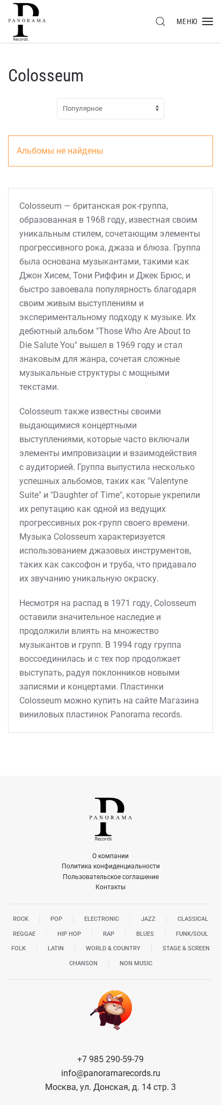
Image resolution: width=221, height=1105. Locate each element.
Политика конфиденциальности (111, 866)
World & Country (113, 948)
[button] (160, 21)
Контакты (110, 887)
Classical (193, 918)
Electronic (101, 918)
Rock (20, 918)
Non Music (136, 963)
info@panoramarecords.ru (110, 1073)
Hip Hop (69, 933)
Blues (145, 933)
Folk (18, 948)
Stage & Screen (186, 948)
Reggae (24, 933)
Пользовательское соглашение (111, 877)
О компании (110, 856)
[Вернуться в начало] (27, 21)
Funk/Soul (192, 933)
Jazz (148, 918)
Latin (56, 948)
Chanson (83, 963)
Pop (56, 918)
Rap (108, 933)
